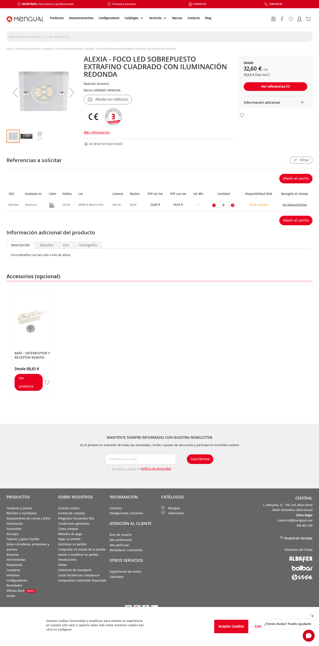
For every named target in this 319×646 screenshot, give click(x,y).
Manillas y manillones (22, 513)
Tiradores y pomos (19, 508)
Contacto (193, 18)
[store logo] (25, 19)
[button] (15, 92)
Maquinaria (14, 565)
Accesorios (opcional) (106, 144)
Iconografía (88, 245)
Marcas (177, 18)
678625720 (199, 4)
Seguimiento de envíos (125, 572)
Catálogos (131, 18)
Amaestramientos (81, 18)
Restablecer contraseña (126, 550)
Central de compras (71, 513)
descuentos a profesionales (48, 4)
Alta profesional (121, 540)
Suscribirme (200, 459)
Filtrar (304, 160)
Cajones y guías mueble (23, 539)
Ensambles (14, 529)
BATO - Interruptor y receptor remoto (32, 355)
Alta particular (119, 545)
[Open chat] (309, 636)
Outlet (11, 596)
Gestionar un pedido (72, 544)
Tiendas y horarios (124, 4)
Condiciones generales (74, 524)
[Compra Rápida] (282, 19)
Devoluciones (67, 560)
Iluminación (15, 524)
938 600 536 (304, 526)
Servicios (155, 18)
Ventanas (13, 575)
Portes (62, 565)
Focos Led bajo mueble (69, 48)
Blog (208, 18)
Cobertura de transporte (75, 570)
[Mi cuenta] (299, 19)
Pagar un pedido (69, 539)
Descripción (20, 245)
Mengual (172, 508)
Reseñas (46, 245)
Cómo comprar (68, 529)
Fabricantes (174, 513)
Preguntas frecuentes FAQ (76, 518)
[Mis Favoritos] (290, 19)
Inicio (10, 48)
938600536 (275, 4)
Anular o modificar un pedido (78, 555)
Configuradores (109, 18)
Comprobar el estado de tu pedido (82, 549)
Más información (97, 132)
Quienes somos (69, 508)
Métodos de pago (70, 534)
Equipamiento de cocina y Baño (28, 518)
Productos (57, 18)
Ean (66, 245)
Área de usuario (121, 535)
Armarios (13, 555)
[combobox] (159, 36)
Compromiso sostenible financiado (82, 580)
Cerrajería (13, 570)
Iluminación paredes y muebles (34, 48)
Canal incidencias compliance (79, 575)
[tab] (20, 245)
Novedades (14, 585)
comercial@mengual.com (294, 520)
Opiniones (117, 577)
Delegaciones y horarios (126, 513)
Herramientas (16, 560)
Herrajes (12, 534)
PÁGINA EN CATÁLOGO (111, 99)
